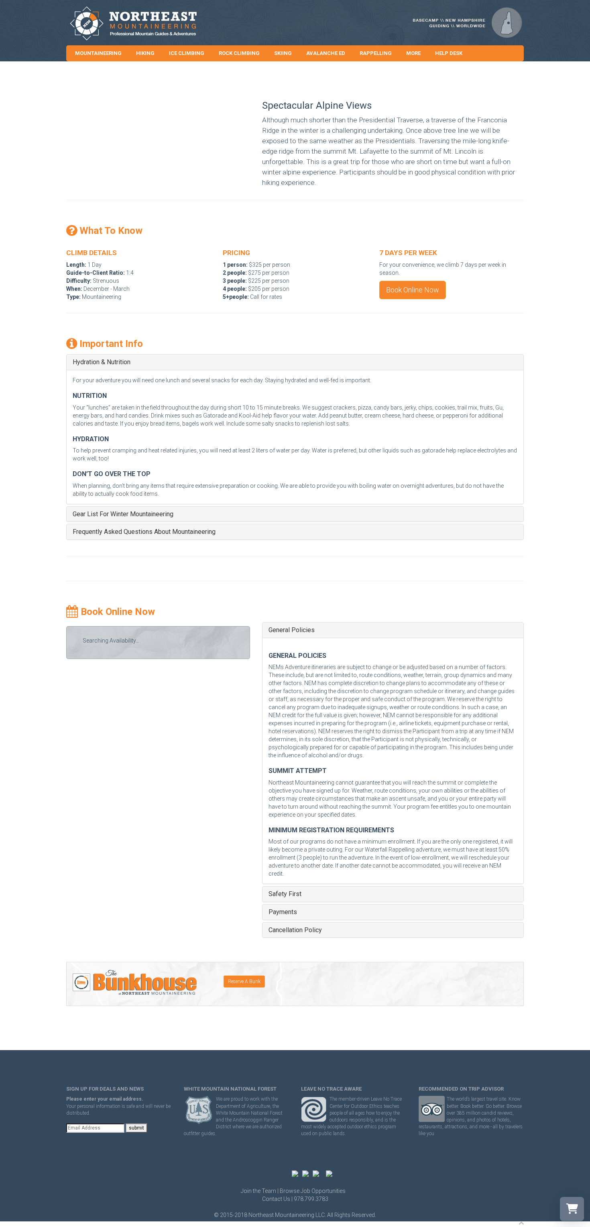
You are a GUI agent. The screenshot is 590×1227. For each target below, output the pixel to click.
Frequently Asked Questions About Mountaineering (144, 531)
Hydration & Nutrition (101, 362)
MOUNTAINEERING (98, 53)
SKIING (283, 53)
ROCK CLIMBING (239, 53)
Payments (283, 912)
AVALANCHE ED (325, 53)
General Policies (292, 630)
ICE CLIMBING (186, 53)
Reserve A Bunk (244, 981)
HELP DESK (448, 53)
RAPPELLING (376, 53)
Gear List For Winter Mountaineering (123, 514)
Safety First (285, 894)
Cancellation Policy (295, 930)
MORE (413, 53)
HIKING (145, 53)
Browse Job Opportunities (313, 1191)
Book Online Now (412, 290)
